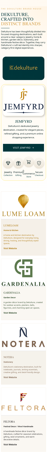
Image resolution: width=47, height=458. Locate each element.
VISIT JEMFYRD (22, 147)
